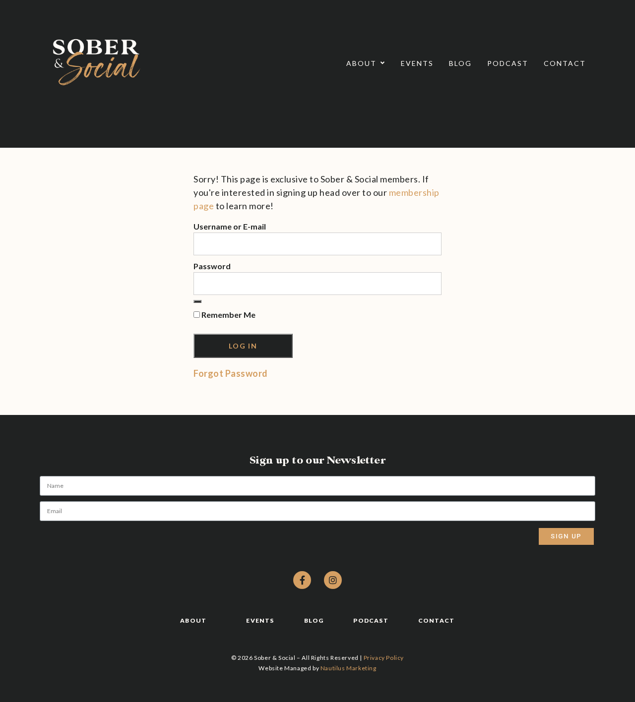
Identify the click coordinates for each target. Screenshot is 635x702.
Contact (565, 63)
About (361, 63)
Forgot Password (230, 373)
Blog (460, 63)
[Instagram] (333, 580)
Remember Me (227, 314)
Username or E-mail (229, 226)
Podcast (507, 63)
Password (212, 266)
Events (417, 63)
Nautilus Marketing (348, 668)
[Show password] (197, 301)
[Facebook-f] (302, 580)
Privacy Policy (384, 657)
